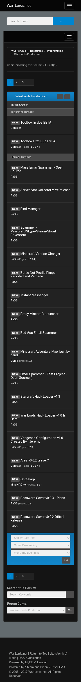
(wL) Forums (18, 50)
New (15, 122)
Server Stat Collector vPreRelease (45, 190)
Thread (14, 104)
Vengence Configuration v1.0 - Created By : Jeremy (38, 440)
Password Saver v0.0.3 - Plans (42, 498)
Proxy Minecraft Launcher (39, 314)
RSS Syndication (30, 658)
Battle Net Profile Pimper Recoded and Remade (34, 275)
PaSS (14, 176)
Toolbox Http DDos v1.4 (37, 141)
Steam (29, 667)
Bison (44, 667)
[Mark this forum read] (60, 96)
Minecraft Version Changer (40, 254)
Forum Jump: (17, 603)
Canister (16, 127)
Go (66, 560)
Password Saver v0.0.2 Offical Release (37, 519)
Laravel (42, 662)
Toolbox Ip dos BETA (35, 122)
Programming (55, 50)
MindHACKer (19, 484)
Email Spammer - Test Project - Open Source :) (39, 376)
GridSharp (27, 479)
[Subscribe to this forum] (67, 96)
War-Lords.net (19, 5)
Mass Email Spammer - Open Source (37, 169)
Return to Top (38, 653)
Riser (55, 667)
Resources (36, 50)
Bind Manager (30, 209)
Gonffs (14, 360)
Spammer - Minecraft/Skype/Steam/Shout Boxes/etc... (33, 231)
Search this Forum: (21, 588)
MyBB (29, 662)
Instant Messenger (34, 295)
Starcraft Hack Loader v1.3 (40, 396)
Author (24, 104)
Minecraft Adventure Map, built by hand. (40, 353)
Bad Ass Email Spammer (38, 333)
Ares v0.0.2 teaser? (34, 460)
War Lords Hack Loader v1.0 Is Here (38, 417)
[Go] (70, 594)
